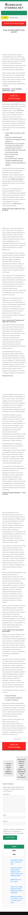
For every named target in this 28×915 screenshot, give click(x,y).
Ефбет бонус (17, 203)
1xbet (14, 854)
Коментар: (6, 794)
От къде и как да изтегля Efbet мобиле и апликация (8, 768)
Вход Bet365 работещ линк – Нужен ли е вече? (16, 862)
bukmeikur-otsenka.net (14, 6)
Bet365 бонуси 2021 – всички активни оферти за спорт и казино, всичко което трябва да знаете (16, 871)
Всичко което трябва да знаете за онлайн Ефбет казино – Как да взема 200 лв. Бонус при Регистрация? (22, 768)
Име (4, 815)
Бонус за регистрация (14, 23)
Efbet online (20, 110)
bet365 (14, 846)
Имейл (5, 821)
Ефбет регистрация (17, 179)
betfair (14, 850)
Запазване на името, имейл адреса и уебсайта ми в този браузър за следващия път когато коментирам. (13, 831)
